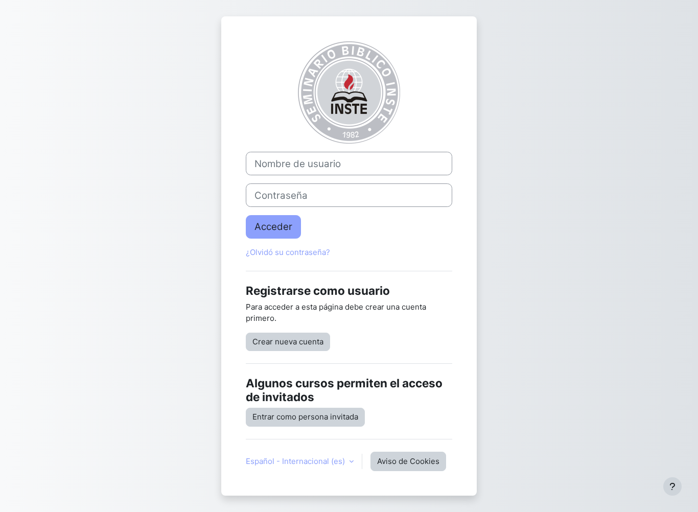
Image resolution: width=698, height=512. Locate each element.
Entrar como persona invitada (305, 417)
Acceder (273, 226)
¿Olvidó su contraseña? (288, 252)
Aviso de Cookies (408, 461)
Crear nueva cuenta (287, 341)
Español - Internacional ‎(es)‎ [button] (296, 461)
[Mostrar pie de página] (672, 486)
